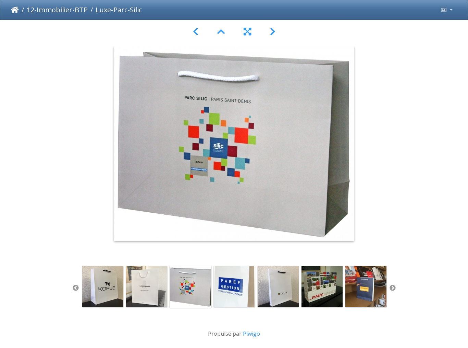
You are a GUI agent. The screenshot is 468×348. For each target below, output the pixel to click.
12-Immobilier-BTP (57, 9)
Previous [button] (75, 288)
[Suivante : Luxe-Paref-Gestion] (273, 32)
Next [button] (392, 288)
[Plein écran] (248, 32)
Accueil (15, 10)
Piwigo (251, 333)
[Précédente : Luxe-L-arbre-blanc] (197, 32)
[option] (103, 286)
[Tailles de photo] (446, 10)
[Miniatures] (222, 32)
